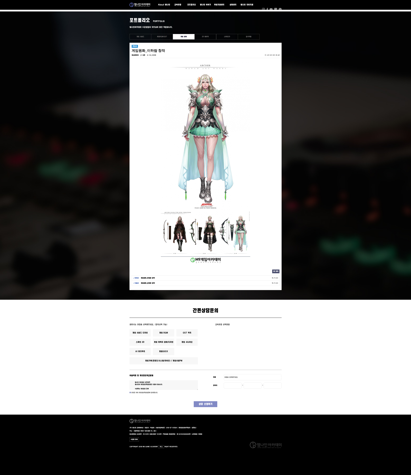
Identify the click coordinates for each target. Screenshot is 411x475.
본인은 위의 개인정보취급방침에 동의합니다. (144, 393)
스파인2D (227, 37)
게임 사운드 (140, 37)
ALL (161, 447)
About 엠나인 (164, 4)
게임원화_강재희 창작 (148, 283)
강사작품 (248, 37)
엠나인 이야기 (205, 4)
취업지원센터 (219, 4)
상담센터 (233, 4)
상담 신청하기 (205, 404)
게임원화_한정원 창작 (148, 278)
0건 (143, 55)
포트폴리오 (191, 4)
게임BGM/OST (162, 37)
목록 (276, 271)
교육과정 (177, 4)
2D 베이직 (205, 37)
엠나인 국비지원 (246, 4)
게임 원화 (184, 37)
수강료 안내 (134, 439)
